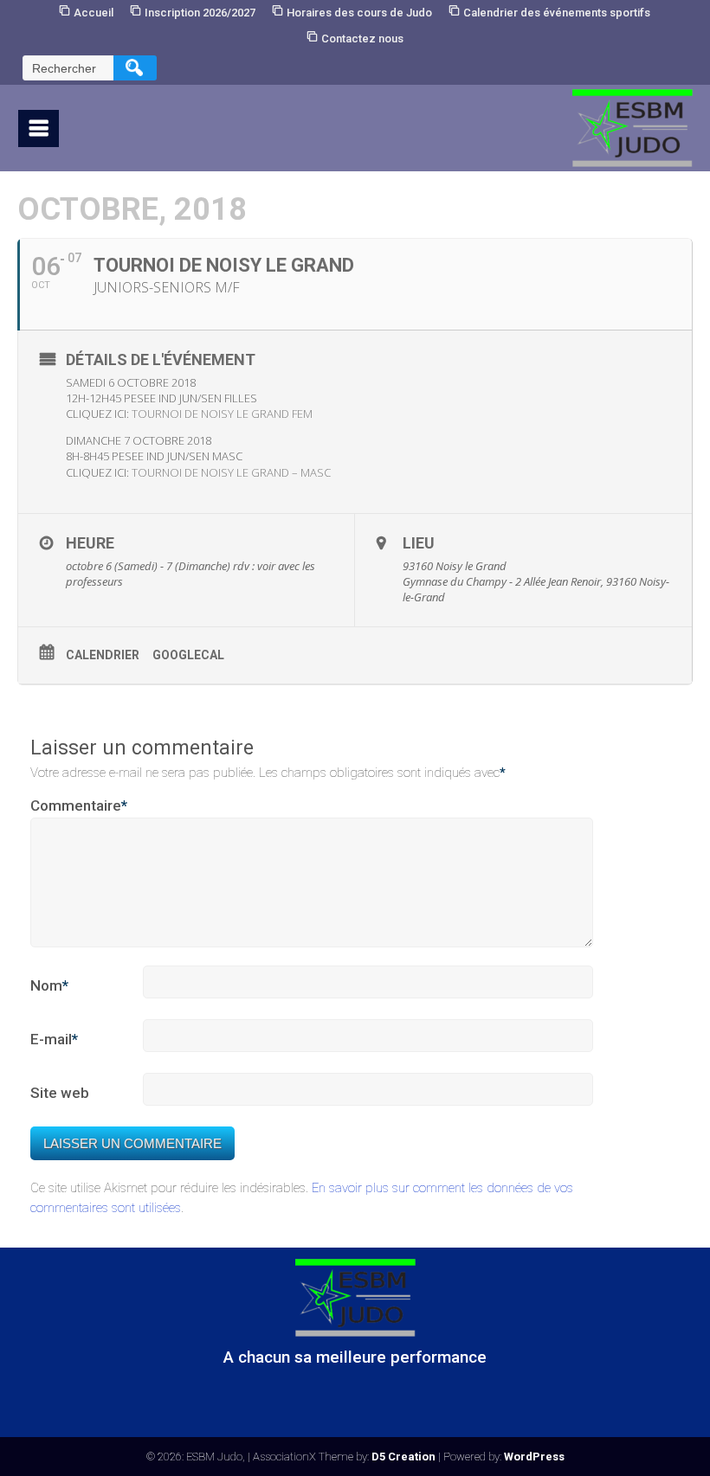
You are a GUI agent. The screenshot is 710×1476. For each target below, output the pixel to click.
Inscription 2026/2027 (200, 12)
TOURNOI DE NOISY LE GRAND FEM (222, 413)
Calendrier (102, 655)
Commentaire (78, 805)
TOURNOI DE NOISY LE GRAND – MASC (231, 472)
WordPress (534, 1456)
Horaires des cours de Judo (359, 12)
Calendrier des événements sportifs (556, 12)
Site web (59, 1092)
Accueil (93, 12)
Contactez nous (362, 38)
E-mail (54, 1039)
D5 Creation (403, 1456)
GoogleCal (188, 655)
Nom (49, 985)
